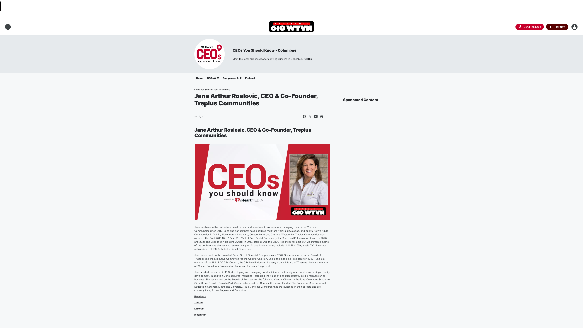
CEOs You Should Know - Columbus (264, 50)
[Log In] (574, 27)
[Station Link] (291, 27)
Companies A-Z (232, 78)
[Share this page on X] (310, 116)
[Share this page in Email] (316, 116)
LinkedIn (199, 308)
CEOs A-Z (213, 78)
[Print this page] (321, 116)
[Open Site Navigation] (8, 27)
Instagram (200, 314)
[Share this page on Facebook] (304, 116)
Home (199, 78)
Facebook (200, 296)
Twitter (198, 302)
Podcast (250, 78)
